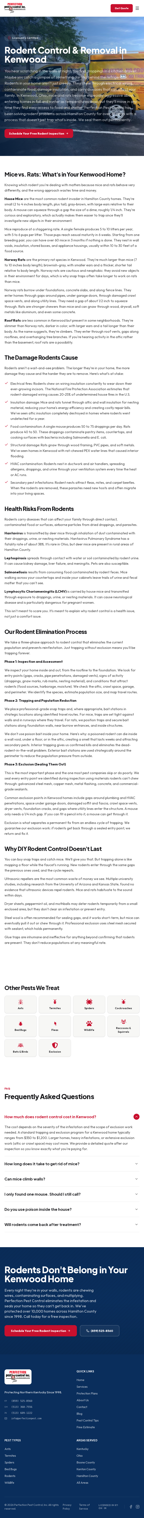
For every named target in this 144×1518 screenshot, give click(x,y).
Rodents (9, 1476)
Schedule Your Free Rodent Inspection (36, 133)
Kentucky (82, 1449)
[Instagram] (138, 1507)
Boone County (85, 1462)
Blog (79, 1413)
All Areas (82, 1482)
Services (82, 1386)
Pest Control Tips (87, 1420)
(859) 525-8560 (102, 1331)
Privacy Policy (67, 1506)
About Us (82, 1400)
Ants (7, 1449)
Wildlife (9, 1482)
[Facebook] (131, 1507)
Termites (10, 1455)
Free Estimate (85, 1427)
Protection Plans (87, 1393)
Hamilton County (87, 1476)
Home (80, 1380)
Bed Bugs (10, 1469)
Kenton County (86, 1469)
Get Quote (122, 8)
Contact (81, 1407)
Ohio (79, 1455)
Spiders (9, 1462)
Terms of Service (84, 1506)
